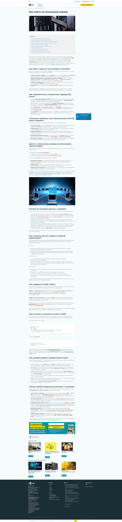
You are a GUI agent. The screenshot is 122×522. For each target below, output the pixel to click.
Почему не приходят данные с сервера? (39, 44)
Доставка (50, 488)
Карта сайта (51, 493)
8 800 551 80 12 (86, 1)
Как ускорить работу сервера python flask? (40, 50)
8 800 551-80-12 (67, 504)
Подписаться (56, 427)
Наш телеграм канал (90, 486)
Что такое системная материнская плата (51, 471)
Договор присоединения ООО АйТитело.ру (54, 497)
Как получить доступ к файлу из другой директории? (42, 46)
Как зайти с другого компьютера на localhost (40, 38)
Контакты (50, 489)
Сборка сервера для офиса (33, 452)
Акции (50, 492)
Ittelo (29, 8)
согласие (52, 429)
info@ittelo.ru (78, 1)
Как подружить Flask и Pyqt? (37, 47)
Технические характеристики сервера (68, 471)
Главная (50, 484)
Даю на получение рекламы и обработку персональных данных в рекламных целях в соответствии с (57, 431)
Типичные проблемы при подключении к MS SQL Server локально (44, 41)
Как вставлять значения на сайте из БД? (39, 49)
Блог (31, 8)
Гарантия (50, 490)
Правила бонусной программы (54, 499)
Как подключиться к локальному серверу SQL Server (41, 40)
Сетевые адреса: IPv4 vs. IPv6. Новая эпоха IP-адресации (35, 471)
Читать (31, 456)
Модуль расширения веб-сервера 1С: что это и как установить (52, 452)
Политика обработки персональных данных (53, 495)
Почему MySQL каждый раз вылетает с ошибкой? (41, 52)
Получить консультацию (87, 4)
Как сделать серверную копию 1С (68, 452)
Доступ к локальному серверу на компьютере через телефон (43, 43)
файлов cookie (55, 520)
